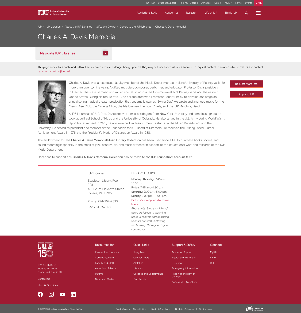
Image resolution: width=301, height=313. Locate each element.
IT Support (177, 263)
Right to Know (205, 309)
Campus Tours (141, 257)
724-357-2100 (54, 272)
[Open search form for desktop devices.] (246, 13)
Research (191, 12)
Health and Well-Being (184, 257)
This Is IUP (231, 12)
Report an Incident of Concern (183, 275)
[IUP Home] (53, 12)
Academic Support (182, 252)
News (238, 2)
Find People (139, 279)
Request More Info (246, 83)
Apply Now (139, 252)
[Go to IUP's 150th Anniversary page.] (45, 249)
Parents (99, 273)
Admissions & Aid (147, 12)
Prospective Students (107, 252)
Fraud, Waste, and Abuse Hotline (130, 309)
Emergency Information (185, 268)
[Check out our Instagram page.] (51, 294)
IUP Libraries (53, 26)
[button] (258, 13)
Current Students (104, 257)
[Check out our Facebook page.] (40, 294)
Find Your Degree (188, 2)
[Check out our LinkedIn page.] (73, 294)
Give (259, 2)
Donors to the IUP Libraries (135, 26)
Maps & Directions (48, 285)
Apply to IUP (246, 94)
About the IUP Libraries (78, 26)
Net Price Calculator (184, 309)
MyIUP (228, 2)
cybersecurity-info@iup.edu (54, 71)
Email (213, 257)
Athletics (206, 2)
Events (248, 2)
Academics (171, 12)
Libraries (138, 268)
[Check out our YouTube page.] (62, 294)
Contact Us (44, 278)
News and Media (104, 279)
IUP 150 (150, 2)
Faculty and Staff (104, 263)
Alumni (217, 2)
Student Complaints (160, 309)
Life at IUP (211, 12)
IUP (40, 26)
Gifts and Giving (105, 26)
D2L (212, 263)
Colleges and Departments (148, 273)
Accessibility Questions (185, 282)
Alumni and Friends (105, 268)
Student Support (167, 2)
